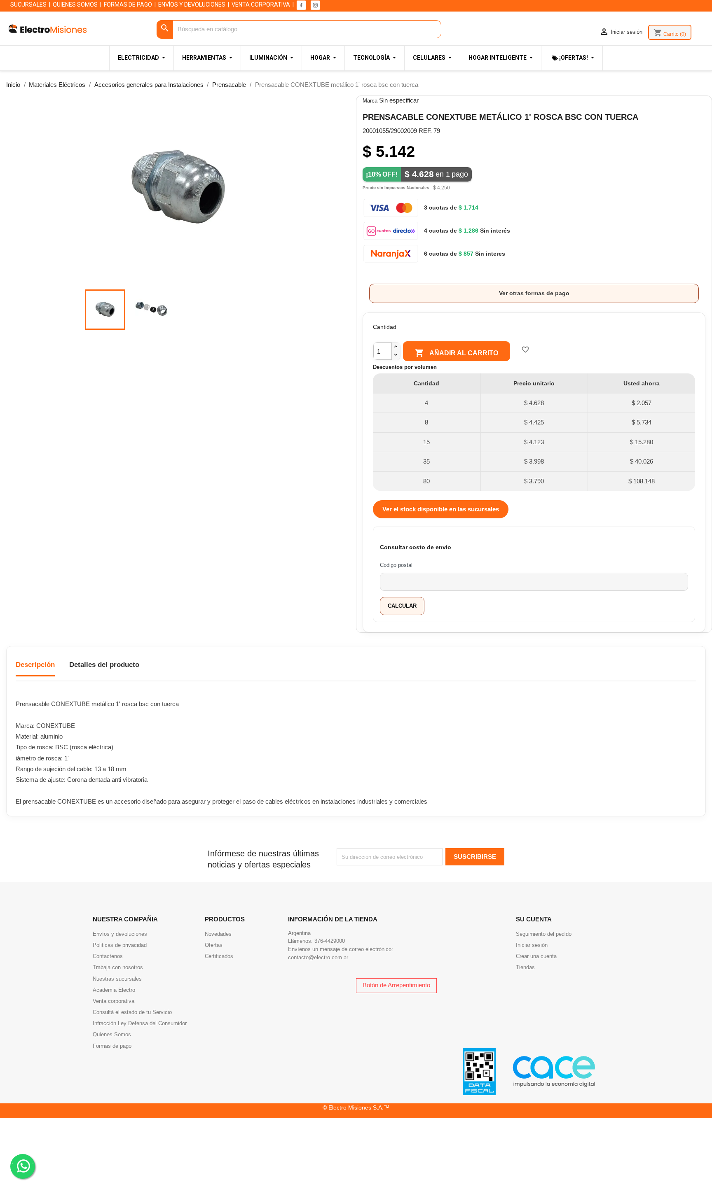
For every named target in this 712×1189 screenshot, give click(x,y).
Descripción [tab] (35, 665)
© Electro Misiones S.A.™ (356, 1107)
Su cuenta (534, 919)
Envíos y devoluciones (120, 934)
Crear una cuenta (536, 956)
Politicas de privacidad (120, 945)
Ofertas (213, 945)
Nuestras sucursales (117, 979)
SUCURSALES (28, 4)
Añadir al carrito (456, 353)
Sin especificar (399, 100)
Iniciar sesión (532, 945)
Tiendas (525, 967)
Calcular (402, 606)
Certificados (219, 956)
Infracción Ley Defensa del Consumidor (140, 1023)
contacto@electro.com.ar (318, 957)
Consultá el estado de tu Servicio (132, 1012)
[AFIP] (479, 1071)
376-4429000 (329, 941)
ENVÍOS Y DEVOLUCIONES (191, 4)
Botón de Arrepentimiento (396, 985)
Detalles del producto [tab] (104, 665)
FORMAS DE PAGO (128, 4)
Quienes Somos (112, 1034)
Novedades (218, 934)
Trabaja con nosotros (118, 967)
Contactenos (108, 956)
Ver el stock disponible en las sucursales (440, 509)
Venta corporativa (113, 1001)
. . (23, 1161)
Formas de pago (112, 1046)
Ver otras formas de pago (534, 293)
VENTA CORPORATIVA (261, 4)
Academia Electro (114, 990)
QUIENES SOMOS (75, 4)
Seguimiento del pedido (543, 934)
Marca (370, 101)
